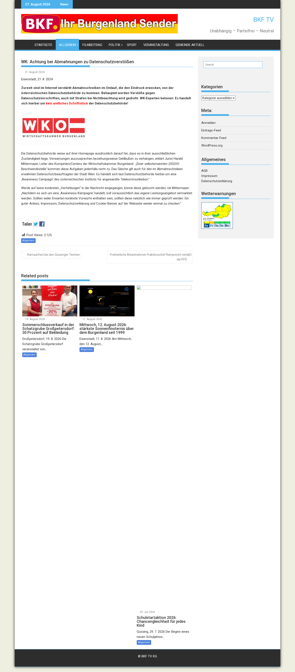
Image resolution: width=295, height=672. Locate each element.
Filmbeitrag (92, 45)
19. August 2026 (35, 319)
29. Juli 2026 (147, 612)
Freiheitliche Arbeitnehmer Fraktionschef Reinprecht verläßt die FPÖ (151, 257)
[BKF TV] (25, 44)
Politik (114, 45)
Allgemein (67, 45)
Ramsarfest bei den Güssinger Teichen (53, 254)
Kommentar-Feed (213, 138)
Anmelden (208, 123)
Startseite (43, 45)
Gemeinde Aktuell (190, 45)
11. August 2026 (92, 319)
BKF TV (263, 19)
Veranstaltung (156, 45)
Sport (132, 45)
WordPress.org (211, 145)
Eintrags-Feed (211, 130)
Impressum (209, 176)
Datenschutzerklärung (216, 181)
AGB (204, 171)
